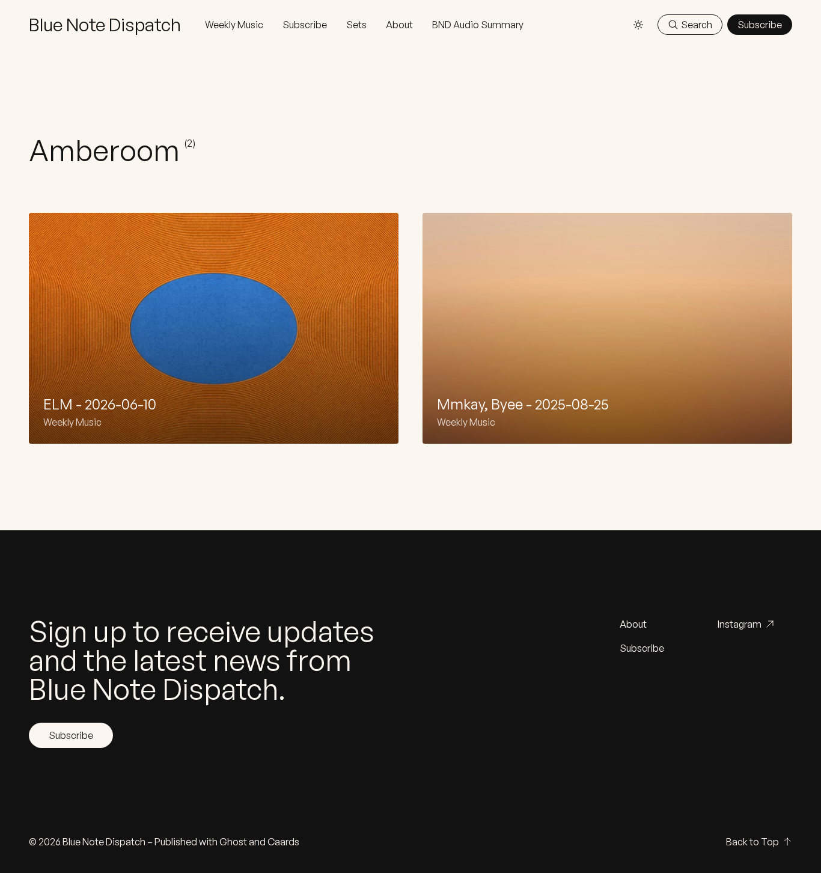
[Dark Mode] (638, 24)
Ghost (233, 842)
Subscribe (304, 25)
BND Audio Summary (477, 25)
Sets (356, 25)
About (399, 25)
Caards (283, 842)
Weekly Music (234, 25)
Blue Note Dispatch (104, 842)
